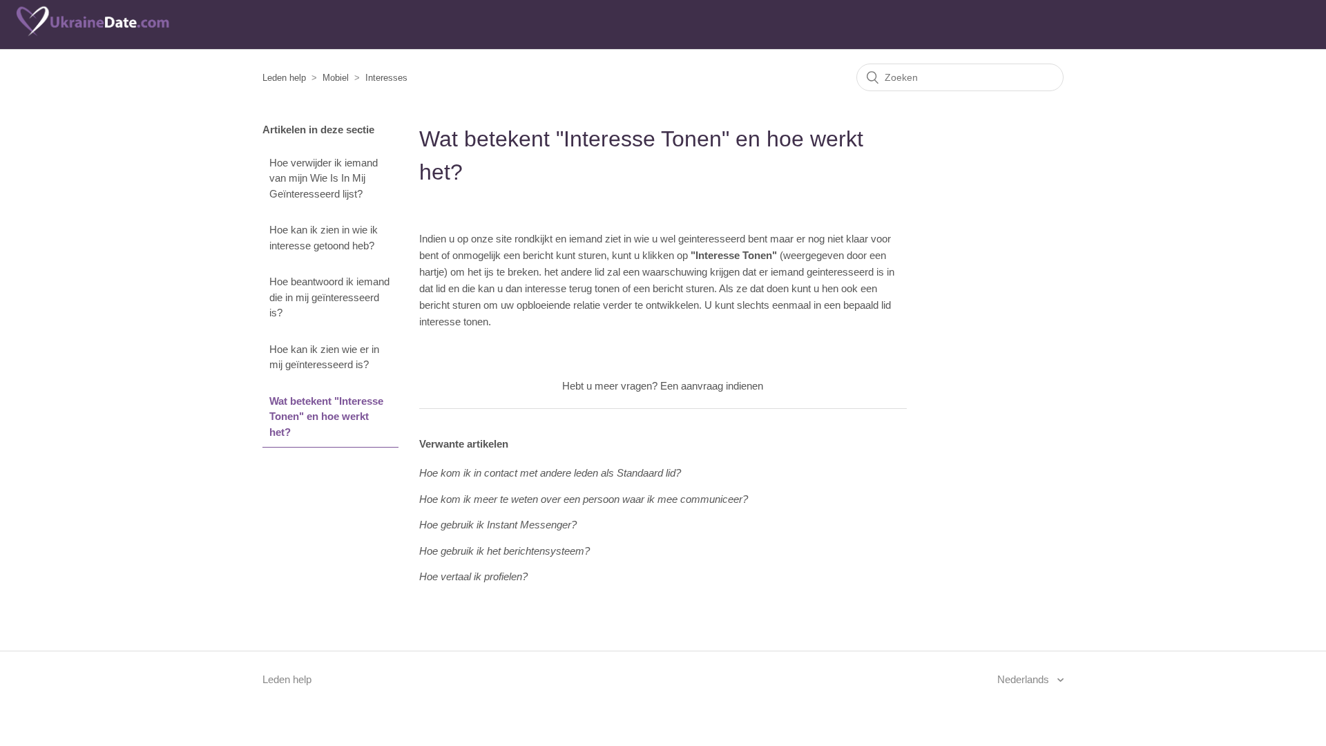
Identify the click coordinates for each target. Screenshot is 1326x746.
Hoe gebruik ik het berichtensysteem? (504, 551)
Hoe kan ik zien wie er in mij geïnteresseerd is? (324, 357)
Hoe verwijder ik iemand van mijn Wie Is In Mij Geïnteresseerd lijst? (323, 178)
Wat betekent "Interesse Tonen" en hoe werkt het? (326, 416)
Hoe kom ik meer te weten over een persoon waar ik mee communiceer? (583, 499)
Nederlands (1024, 679)
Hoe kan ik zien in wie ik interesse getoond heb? (323, 237)
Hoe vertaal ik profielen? (473, 576)
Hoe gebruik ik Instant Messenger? (498, 524)
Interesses (386, 78)
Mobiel (336, 78)
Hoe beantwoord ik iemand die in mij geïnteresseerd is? (329, 297)
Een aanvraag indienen (711, 386)
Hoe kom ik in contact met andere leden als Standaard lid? (550, 473)
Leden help (284, 78)
